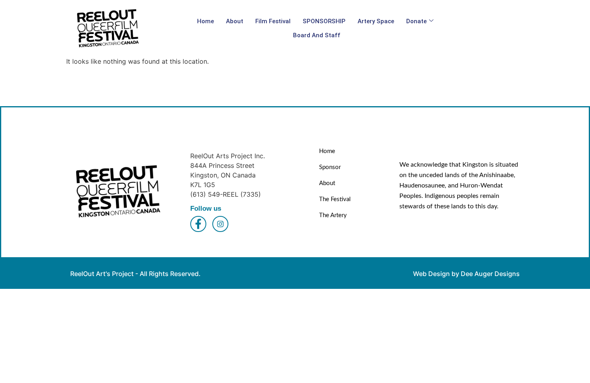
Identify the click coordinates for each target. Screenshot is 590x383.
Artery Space (376, 21)
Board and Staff (316, 35)
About (234, 21)
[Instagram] (220, 224)
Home (205, 21)
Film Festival (273, 21)
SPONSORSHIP (324, 21)
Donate (416, 21)
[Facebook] (198, 224)
